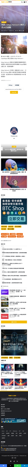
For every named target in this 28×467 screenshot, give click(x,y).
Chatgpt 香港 (17, 357)
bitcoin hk (11, 226)
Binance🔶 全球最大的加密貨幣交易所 (8, 448)
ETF (10, 431)
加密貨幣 (7, 433)
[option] (14, 148)
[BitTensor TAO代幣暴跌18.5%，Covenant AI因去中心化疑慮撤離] (21, 367)
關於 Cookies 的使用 (5, 408)
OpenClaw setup (11, 236)
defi (7, 431)
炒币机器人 (4, 435)
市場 (16, 433)
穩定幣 (12, 435)
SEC (23, 431)
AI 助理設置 (12, 234)
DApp (10, 85)
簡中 (15, 457)
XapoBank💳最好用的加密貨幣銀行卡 (8, 450)
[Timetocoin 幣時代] (6, 2)
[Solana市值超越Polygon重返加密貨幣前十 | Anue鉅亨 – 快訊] (4, 316)
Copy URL (14, 92)
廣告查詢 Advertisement (6, 411)
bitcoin (3, 431)
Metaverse (15, 431)
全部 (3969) (14, 322)
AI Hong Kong (5, 357)
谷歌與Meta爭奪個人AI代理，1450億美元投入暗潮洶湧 (7, 373)
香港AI (11, 357)
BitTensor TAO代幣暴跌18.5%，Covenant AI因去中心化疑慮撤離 (21, 373)
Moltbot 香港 (20, 236)
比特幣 (25, 433)
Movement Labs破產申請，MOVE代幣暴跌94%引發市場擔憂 (14, 150)
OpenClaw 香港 (5, 234)
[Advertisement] (14, 111)
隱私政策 (3, 406)
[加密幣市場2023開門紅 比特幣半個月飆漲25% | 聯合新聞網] (4, 304)
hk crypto (4, 228)
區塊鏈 (17, 85)
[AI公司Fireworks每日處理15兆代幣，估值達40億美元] (7, 382)
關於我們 (3, 404)
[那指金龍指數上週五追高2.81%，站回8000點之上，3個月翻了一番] (4, 292)
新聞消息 (6, 7)
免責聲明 (3, 415)
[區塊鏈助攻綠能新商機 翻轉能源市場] (4, 298)
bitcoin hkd (4, 226)
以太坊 (3, 433)
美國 (16, 435)
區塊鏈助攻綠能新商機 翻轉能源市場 (18, 296)
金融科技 (3, 438)
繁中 (13, 457)
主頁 (3, 7)
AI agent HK (19, 234)
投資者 (20, 433)
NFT (20, 431)
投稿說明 (3, 413)
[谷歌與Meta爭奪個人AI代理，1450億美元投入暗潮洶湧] (7, 367)
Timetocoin (5, 30)
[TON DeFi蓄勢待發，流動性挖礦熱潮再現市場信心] (21, 382)
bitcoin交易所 (18, 226)
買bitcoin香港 (11, 228)
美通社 (20, 435)
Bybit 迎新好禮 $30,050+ (6, 240)
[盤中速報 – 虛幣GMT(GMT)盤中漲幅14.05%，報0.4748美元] (4, 310)
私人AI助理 (4, 236)
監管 (8, 435)
